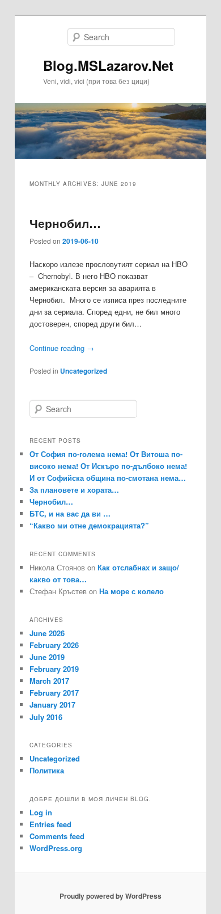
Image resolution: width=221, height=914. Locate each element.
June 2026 (47, 633)
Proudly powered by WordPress (111, 896)
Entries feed (50, 824)
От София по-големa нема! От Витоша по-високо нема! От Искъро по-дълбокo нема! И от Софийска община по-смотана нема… (108, 465)
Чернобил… (65, 222)
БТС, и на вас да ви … (69, 513)
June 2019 (47, 656)
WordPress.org (55, 848)
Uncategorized (83, 371)
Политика (46, 770)
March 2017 (49, 680)
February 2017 (54, 692)
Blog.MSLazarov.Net (108, 65)
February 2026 (54, 645)
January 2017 (52, 704)
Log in (40, 812)
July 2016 (45, 717)
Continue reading (61, 347)
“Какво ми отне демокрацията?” (89, 525)
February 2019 (54, 668)
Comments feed (56, 836)
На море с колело (131, 591)
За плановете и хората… (74, 489)
